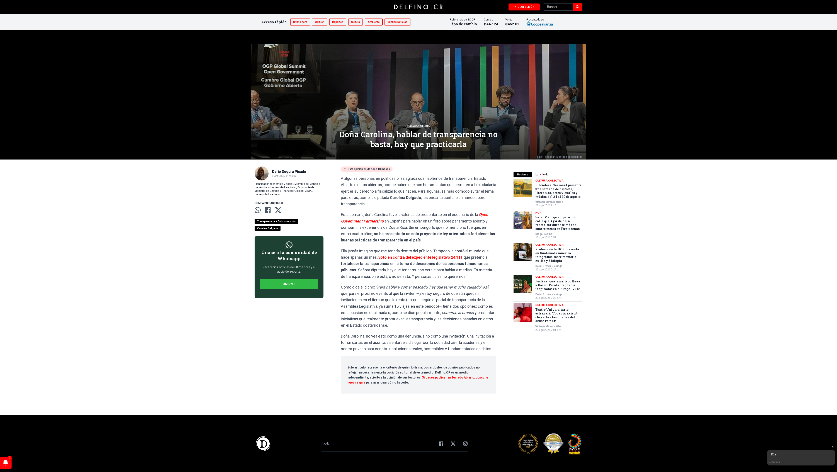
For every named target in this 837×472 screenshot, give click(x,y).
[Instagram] (465, 443)
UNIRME (289, 284)
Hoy (538, 212)
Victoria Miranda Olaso (549, 202)
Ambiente (374, 22)
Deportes (337, 22)
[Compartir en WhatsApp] (258, 210)
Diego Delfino (543, 234)
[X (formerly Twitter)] (453, 443)
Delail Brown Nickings (548, 266)
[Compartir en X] (278, 210)
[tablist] (548, 174)
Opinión (319, 22)
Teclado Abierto (418, 125)
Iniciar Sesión (524, 6)
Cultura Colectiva (549, 180)
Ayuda (325, 443)
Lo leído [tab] (542, 174)
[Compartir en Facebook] (267, 210)
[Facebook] (441, 443)
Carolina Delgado (267, 228)
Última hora (300, 22)
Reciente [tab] (522, 174)
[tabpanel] (548, 255)
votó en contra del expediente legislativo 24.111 (420, 257)
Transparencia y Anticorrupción (276, 221)
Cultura (355, 22)
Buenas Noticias (397, 22)
